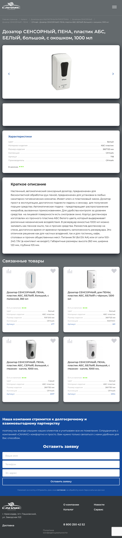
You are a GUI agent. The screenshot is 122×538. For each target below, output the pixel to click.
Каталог (68, 509)
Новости (99, 504)
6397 (52, 394)
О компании (71, 504)
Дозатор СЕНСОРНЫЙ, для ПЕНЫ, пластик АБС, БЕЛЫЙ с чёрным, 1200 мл (91, 295)
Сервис (98, 509)
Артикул (11, 324)
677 (52, 324)
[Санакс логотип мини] (11, 506)
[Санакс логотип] (11, 5)
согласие (61, 490)
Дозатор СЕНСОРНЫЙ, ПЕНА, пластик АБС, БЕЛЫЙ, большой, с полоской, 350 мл (28, 295)
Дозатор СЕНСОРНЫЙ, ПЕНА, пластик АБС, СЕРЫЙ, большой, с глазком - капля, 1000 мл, (28, 365)
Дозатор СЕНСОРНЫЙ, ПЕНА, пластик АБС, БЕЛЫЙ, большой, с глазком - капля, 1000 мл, (89, 365)
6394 (113, 394)
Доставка (8, 525)
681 (113, 324)
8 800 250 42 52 (74, 524)
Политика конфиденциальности (55, 531)
